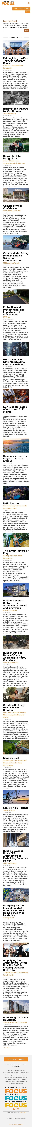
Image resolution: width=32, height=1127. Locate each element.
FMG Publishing (8, 366)
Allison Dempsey (8, 265)
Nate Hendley (8, 812)
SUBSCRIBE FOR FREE (16, 1059)
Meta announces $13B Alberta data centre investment (14, 362)
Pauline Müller (8, 165)
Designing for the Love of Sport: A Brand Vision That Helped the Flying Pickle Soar (13, 911)
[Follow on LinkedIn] (14, 1109)
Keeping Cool (14, 761)
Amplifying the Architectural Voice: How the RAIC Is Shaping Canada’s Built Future (15, 967)
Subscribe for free (21, 9)
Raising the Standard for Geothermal (15, 111)
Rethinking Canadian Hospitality (15, 1019)
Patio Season (15, 505)
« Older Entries (7, 1047)
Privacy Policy (23, 1112)
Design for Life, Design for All (14, 159)
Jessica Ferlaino (8, 70)
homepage (13, 27)
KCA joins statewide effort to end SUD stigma (15, 409)
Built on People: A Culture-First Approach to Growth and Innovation (15, 605)
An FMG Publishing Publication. (16, 1124)
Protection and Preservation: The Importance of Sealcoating (13, 312)
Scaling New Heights (15, 808)
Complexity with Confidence (13, 208)
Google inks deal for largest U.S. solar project (15, 458)
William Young (8, 510)
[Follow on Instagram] (18, 1109)
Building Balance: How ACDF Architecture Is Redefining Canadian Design (15, 856)
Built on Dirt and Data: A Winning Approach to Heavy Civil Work (14, 657)
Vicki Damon (7, 612)
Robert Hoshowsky (9, 319)
